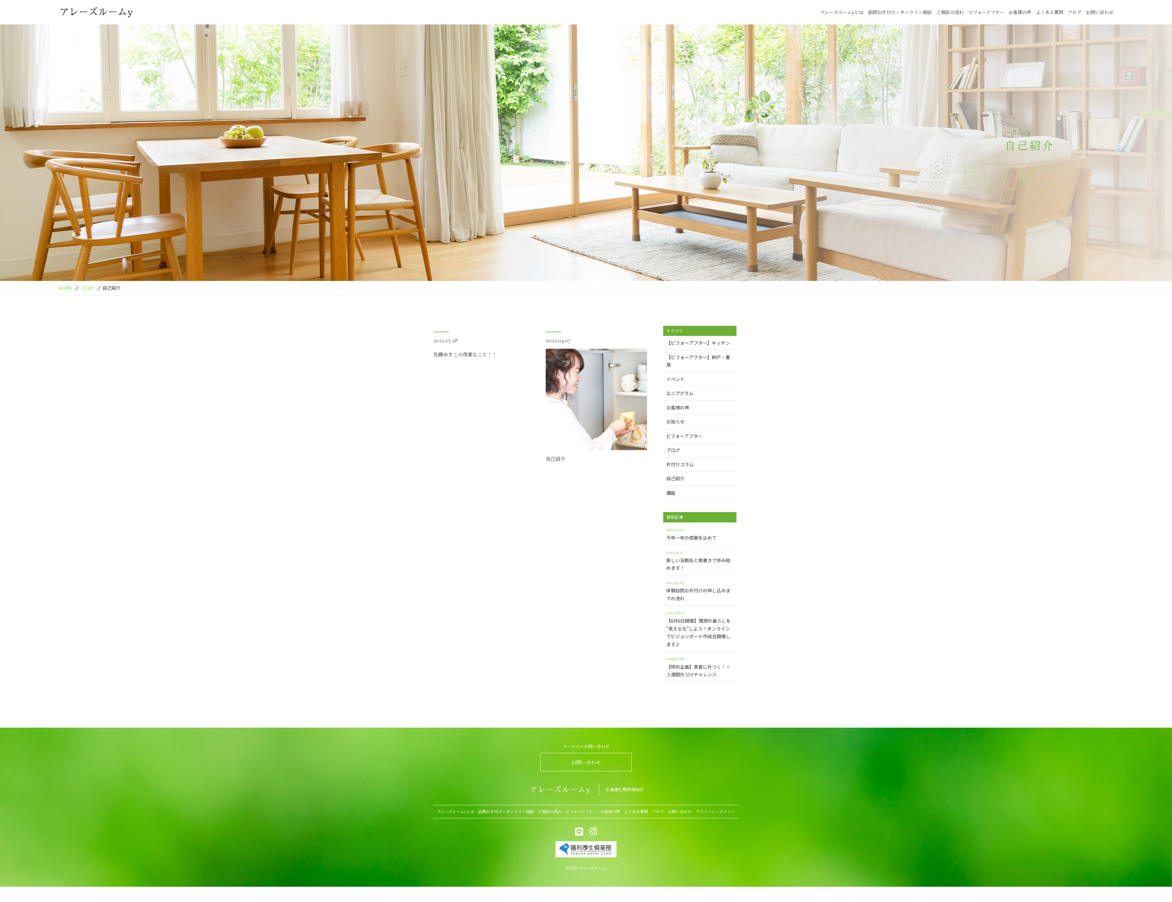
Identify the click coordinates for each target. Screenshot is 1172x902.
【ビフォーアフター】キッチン (698, 343)
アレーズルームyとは (841, 12)
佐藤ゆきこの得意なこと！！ (465, 354)
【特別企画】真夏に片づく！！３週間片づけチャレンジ (698, 666)
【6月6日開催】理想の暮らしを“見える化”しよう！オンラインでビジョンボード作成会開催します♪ (698, 628)
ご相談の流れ (950, 12)
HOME (65, 288)
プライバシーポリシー (715, 811)
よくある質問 (1049, 12)
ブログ (1074, 12)
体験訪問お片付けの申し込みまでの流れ (698, 590)
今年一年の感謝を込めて (691, 533)
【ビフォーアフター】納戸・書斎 (698, 361)
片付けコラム (680, 464)
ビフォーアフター (986, 12)
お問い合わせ (1099, 12)
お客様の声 (1019, 12)
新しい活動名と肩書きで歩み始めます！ (698, 560)
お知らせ (675, 421)
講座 (670, 492)
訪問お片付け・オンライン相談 (900, 12)
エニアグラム (679, 393)
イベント (675, 379)
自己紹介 (555, 458)
